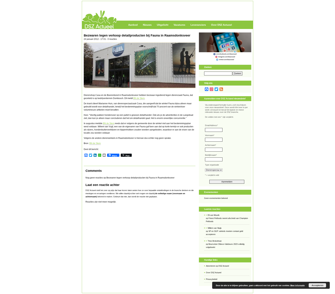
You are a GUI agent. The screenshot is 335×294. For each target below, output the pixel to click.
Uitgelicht (162, 24)
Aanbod (133, 24)
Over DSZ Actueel (221, 24)
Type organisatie (212, 165)
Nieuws (147, 24)
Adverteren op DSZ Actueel (217, 266)
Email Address (211, 125)
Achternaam (210, 145)
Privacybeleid (211, 279)
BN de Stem (139, 98)
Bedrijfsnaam (211, 155)
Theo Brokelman (215, 241)
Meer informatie (297, 285)
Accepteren (317, 285)
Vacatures (179, 24)
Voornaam (209, 135)
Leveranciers (198, 24)
